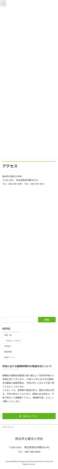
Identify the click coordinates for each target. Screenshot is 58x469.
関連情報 (8, 352)
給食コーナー (9, 357)
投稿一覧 (8, 335)
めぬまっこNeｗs (13, 340)
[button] (29, 416)
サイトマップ (7, 427)
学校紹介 (8, 346)
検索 (46, 319)
